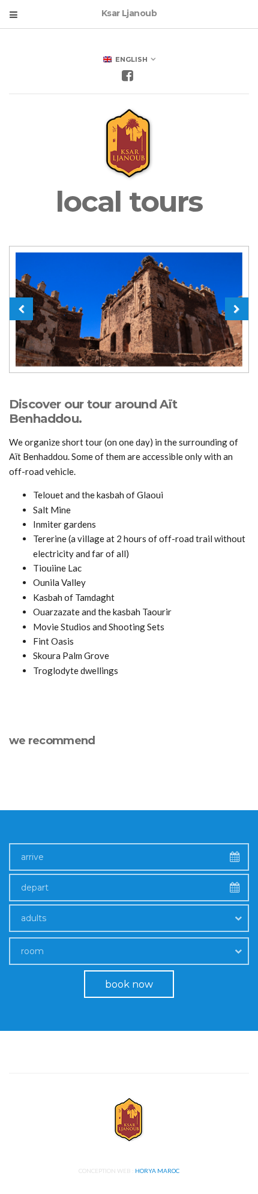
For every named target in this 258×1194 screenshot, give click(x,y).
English (130, 59)
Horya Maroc (157, 1170)
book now (129, 984)
